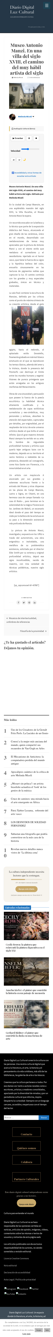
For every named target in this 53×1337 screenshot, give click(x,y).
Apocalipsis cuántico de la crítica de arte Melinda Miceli (30, 773)
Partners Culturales (26, 1179)
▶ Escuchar (18, 138)
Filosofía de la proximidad (32, 631)
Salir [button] (47, 1330)
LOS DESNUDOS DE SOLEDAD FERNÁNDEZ (28, 823)
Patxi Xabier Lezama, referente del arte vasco (29, 812)
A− (19, 160)
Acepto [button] (38, 1330)
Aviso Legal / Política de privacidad (20, 1279)
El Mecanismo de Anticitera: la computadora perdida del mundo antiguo (28, 760)
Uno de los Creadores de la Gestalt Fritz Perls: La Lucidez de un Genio (29, 731)
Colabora (26, 1162)
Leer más (26, 1334)
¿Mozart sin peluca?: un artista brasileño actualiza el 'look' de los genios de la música (28, 787)
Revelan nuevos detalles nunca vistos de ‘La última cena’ (27, 850)
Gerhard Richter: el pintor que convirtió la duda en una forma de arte (24, 1035)
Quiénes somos (26, 1148)
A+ (14, 160)
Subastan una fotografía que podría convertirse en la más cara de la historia (29, 837)
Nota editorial (10, 1265)
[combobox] (26, 1117)
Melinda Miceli (25, 116)
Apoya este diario (26, 889)
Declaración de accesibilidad (17, 1272)
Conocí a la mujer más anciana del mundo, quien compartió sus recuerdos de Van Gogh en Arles (29, 745)
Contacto (26, 1134)
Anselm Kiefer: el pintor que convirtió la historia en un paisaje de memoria (26, 992)
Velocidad (15, 150)
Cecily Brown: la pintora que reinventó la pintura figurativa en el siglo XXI (25, 947)
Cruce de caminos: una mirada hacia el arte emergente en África (30, 800)
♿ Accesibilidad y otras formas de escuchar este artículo (26, 174)
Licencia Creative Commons (16, 1258)
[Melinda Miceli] (12, 119)
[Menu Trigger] (46, 5)
